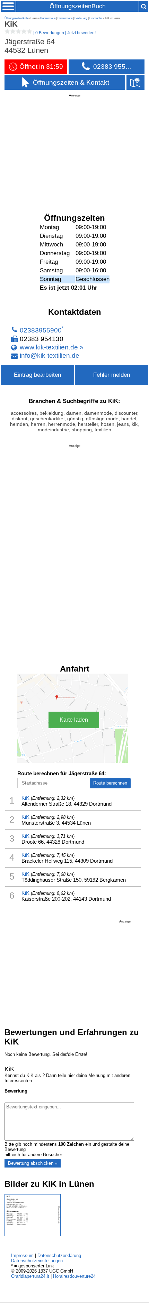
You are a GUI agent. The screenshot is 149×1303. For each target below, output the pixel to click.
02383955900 (41, 330)
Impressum (22, 1255)
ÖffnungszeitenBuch (78, 6)
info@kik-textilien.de (49, 355)
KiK (25, 798)
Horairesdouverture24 (74, 1276)
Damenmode (47, 18)
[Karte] (135, 82)
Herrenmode (65, 18)
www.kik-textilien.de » (52, 347)
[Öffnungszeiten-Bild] (33, 1234)
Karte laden (74, 720)
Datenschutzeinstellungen (37, 1260)
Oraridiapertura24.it (30, 1276)
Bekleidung (80, 18)
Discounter (95, 18)
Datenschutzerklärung (59, 1255)
